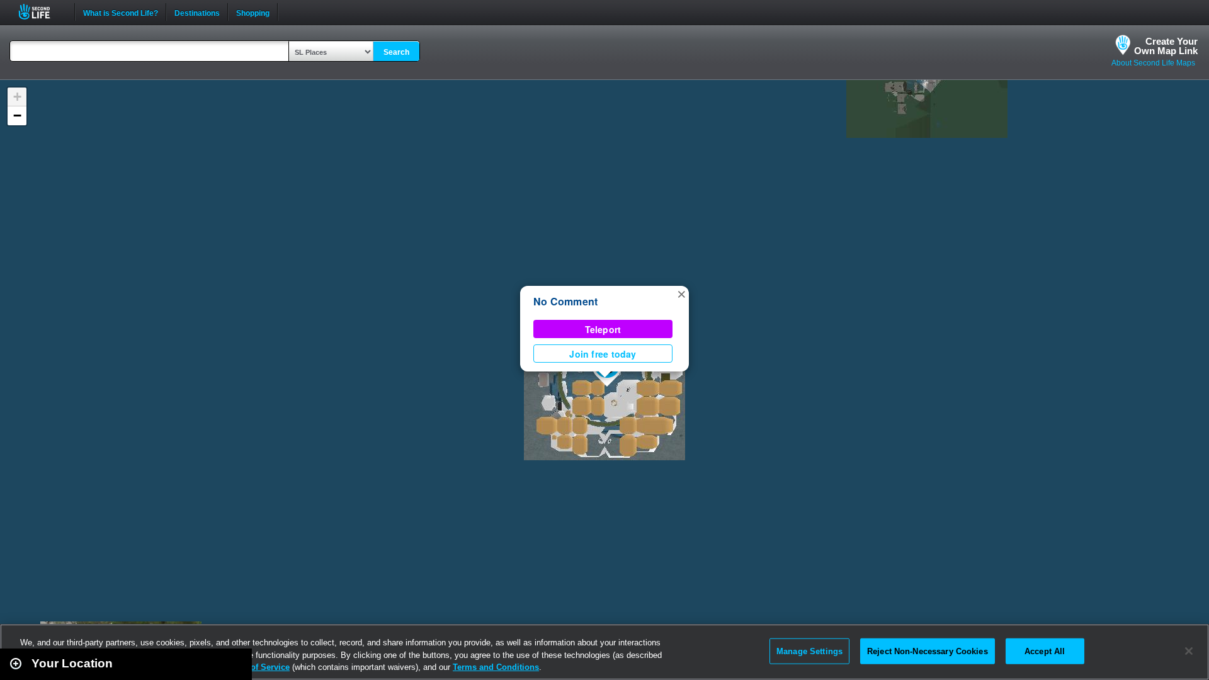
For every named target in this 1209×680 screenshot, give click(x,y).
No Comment (565, 301)
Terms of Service (257, 667)
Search (396, 52)
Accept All (1045, 650)
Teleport (603, 329)
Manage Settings (809, 650)
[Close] (1189, 651)
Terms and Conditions (496, 667)
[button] (681, 293)
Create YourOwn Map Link (1166, 46)
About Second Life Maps (1153, 63)
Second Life (41, 11)
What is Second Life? (120, 12)
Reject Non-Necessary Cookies (927, 650)
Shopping (253, 12)
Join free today (602, 354)
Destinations (197, 12)
